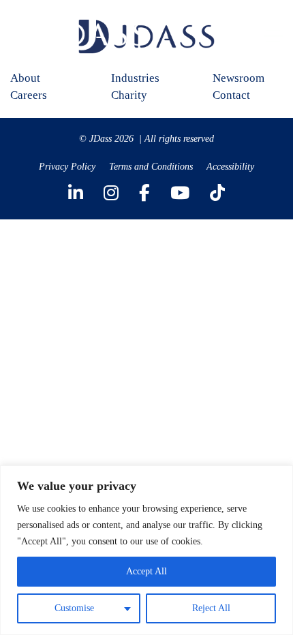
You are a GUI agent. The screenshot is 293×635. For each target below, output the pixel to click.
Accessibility (230, 166)
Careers (28, 95)
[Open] (273, 36)
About (25, 78)
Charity (129, 95)
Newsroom (238, 78)
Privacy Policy (67, 166)
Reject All (211, 608)
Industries (135, 78)
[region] (146, 550)
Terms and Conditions (151, 166)
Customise (74, 608)
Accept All (146, 571)
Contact (231, 95)
